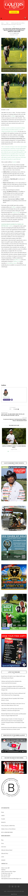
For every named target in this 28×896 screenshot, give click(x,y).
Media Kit (3, 822)
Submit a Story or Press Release (8, 829)
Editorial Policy (4, 853)
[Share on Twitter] (15, 409)
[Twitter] (12, 886)
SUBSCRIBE (14, 12)
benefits (14, 162)
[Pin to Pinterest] (16, 409)
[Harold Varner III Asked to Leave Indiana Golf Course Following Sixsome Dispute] (14, 436)
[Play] (3, 751)
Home (2, 23)
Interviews (3, 846)
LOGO (2, 856)
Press (2, 843)
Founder (3, 819)
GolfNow (14, 207)
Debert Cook (16, 33)
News (7, 23)
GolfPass (13, 116)
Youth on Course (16, 212)
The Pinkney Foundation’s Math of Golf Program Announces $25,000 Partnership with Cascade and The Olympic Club (13, 688)
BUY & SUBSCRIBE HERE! (7, 832)
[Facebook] (9, 886)
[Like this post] (11, 409)
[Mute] (23, 751)
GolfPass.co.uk (16, 261)
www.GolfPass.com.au (12, 263)
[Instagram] (15, 886)
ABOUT (2, 815)
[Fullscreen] (25, 751)
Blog (2, 840)
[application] (14, 745)
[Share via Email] (18, 409)
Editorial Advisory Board (6, 850)
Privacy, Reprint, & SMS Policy (8, 825)
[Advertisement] (14, 14)
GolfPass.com (18, 259)
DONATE (3, 860)
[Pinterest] (18, 886)
